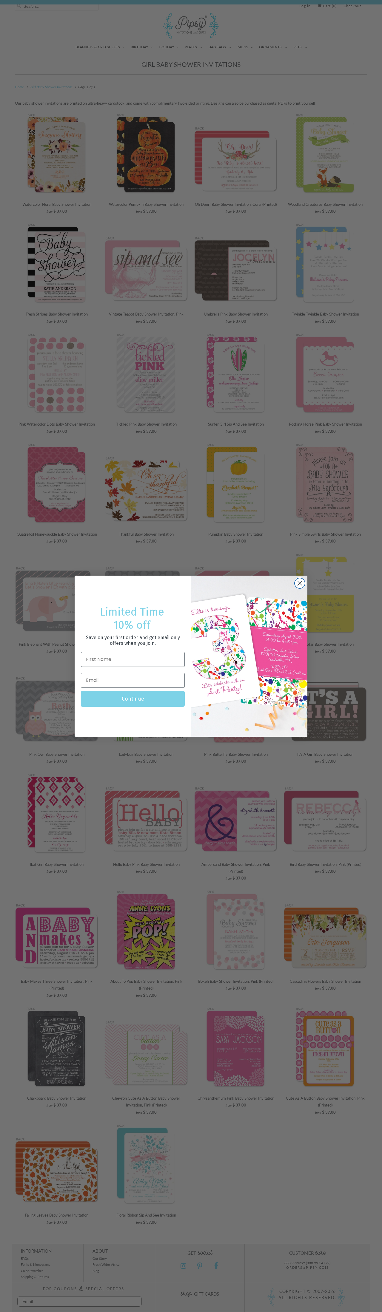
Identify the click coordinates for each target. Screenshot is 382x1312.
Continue (133, 699)
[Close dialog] (300, 583)
